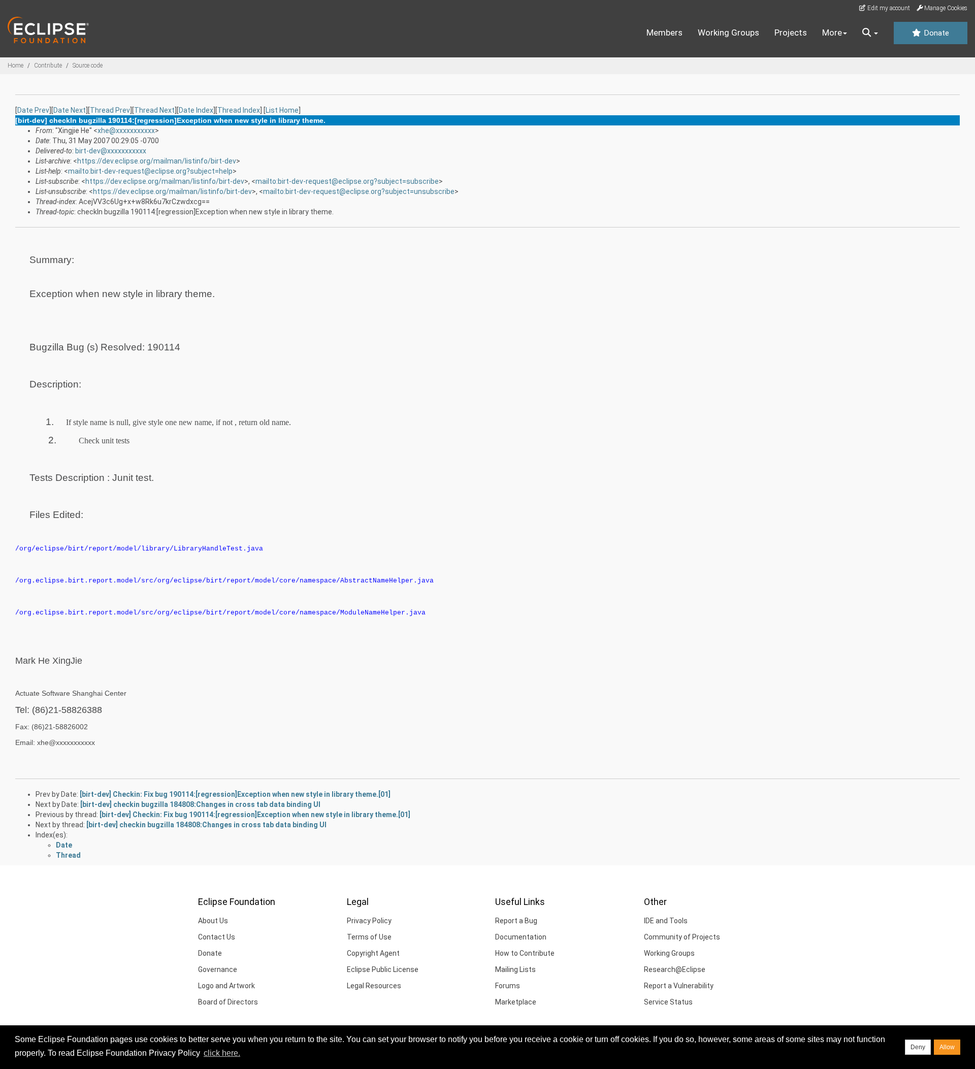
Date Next (69, 110)
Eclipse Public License (382, 969)
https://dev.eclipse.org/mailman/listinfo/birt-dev (156, 161)
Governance (217, 969)
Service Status (668, 1002)
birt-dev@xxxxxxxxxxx (110, 151)
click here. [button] (222, 1053)
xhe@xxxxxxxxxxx (126, 130)
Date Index (196, 110)
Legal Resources (374, 986)
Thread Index (238, 110)
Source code (88, 65)
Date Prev (33, 110)
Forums (507, 986)
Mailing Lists (515, 969)
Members (664, 32)
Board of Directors (228, 1002)
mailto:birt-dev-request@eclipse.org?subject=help (150, 171)
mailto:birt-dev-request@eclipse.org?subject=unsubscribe (358, 191)
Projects (790, 32)
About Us (213, 921)
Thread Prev (110, 110)
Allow (947, 1047)
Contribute (48, 65)
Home (15, 65)
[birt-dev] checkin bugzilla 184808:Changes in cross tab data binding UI (200, 804)
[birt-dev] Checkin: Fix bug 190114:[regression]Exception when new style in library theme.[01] (235, 794)
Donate (935, 33)
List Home (282, 110)
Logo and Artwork (226, 986)
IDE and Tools (666, 921)
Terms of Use (369, 937)
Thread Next (154, 110)
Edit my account (888, 8)
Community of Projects (682, 937)
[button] (870, 33)
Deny (918, 1047)
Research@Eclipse (674, 969)
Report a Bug (516, 921)
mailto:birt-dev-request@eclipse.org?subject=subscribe (347, 181)
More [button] (832, 32)
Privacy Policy (369, 921)
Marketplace (515, 1002)
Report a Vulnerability (678, 986)
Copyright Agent (373, 953)
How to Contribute (525, 953)
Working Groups (728, 32)
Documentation (520, 937)
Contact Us (216, 937)
